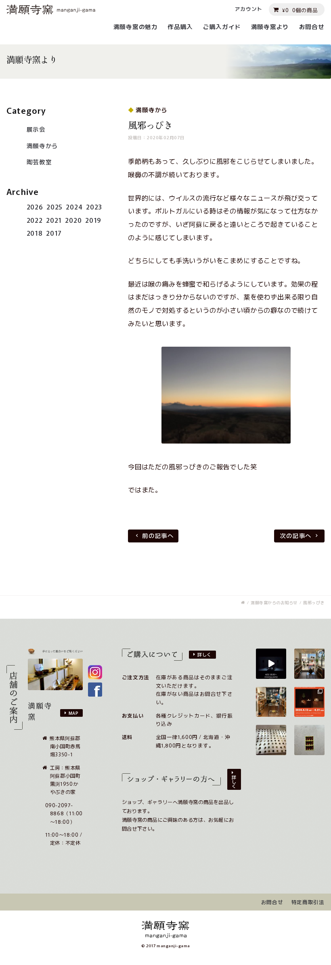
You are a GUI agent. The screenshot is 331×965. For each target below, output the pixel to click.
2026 (35, 206)
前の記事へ (158, 535)
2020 (73, 220)
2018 (35, 233)
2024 (74, 206)
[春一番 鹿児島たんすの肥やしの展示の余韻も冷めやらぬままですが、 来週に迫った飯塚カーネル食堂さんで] (309, 702)
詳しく (204, 654)
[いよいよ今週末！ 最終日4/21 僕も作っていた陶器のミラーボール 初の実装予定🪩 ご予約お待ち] (271, 664)
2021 (54, 220)
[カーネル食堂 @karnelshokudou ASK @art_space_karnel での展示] (271, 702)
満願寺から (43, 145)
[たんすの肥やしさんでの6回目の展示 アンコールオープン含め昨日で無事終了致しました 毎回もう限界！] (271, 740)
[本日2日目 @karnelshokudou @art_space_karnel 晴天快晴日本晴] (309, 664)
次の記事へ (296, 535)
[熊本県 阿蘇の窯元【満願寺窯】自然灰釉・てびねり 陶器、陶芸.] (243, 602)
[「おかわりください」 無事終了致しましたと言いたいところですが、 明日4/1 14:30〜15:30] (309, 740)
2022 (35, 220)
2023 (94, 206)
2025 (54, 206)
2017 (54, 233)
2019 (93, 220)
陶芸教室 (39, 161)
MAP (74, 713)
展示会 (36, 129)
